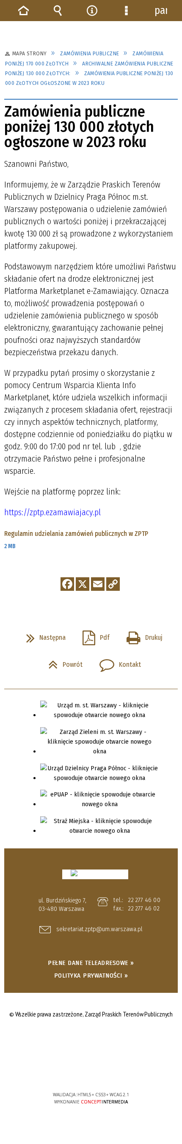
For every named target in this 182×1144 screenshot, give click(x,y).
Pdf (93, 635)
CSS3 (90, 1070)
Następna (42, 635)
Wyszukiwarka (58, 10)
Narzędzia (92, 10)
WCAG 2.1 (116, 1069)
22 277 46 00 (144, 900)
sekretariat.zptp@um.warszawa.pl (99, 929)
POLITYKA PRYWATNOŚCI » (91, 975)
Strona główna (23, 10)
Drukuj (141, 635)
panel (160, 10)
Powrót (62, 662)
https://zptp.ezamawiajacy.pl (52, 512)
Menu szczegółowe (126, 10)
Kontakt (117, 662)
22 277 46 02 (143, 908)
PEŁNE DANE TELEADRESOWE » (91, 963)
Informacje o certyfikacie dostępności (91, 1040)
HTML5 (78, 1070)
